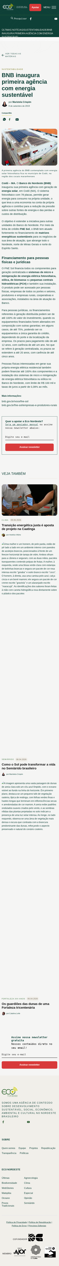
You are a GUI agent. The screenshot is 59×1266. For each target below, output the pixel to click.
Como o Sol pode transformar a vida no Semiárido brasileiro (28, 766)
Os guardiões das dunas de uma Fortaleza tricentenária (25, 1005)
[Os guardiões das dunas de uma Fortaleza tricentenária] (29, 889)
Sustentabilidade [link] (12, 69)
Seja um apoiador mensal (21, 424)
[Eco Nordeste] (16, 9)
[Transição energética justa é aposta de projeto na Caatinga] (29, 501)
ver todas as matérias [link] (13, 55)
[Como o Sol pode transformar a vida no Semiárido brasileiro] (29, 649)
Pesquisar (20, 18)
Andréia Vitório (15, 535)
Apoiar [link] (35, 7)
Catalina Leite (14, 1013)
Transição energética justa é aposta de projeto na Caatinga (28, 527)
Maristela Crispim (21, 102)
